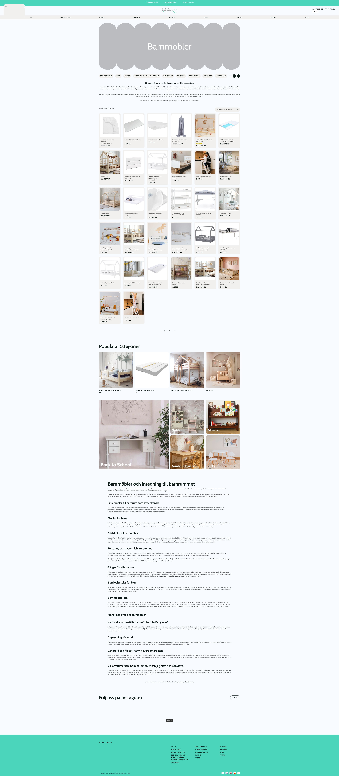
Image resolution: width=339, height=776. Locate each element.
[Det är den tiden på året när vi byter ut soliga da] (110, 710)
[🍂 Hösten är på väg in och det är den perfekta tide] (181, 710)
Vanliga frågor (201, 746)
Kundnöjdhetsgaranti (179, 760)
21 (175, 331)
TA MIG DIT (235, 697)
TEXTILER (239, 17)
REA (31, 17)
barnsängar (116, 94)
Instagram (223, 749)
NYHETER (307, 17)
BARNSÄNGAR (172, 17)
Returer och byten (178, 752)
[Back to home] (169, 11)
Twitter (222, 755)
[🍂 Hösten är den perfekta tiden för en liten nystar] (157, 710)
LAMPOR (206, 17)
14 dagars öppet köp (188, 2)
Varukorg (331, 9)
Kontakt (198, 755)
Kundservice (169, 4)
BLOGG (197, 758)
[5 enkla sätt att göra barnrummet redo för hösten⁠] (205, 710)
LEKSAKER (101, 17)
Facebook (223, 746)
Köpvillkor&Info (201, 749)
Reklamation (175, 749)
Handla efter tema (65, 17)
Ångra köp (175, 763)
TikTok (222, 752)
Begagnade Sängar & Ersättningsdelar (178, 756)
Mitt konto (319, 9)
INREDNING (273, 17)
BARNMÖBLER (136, 17)
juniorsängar (177, 576)
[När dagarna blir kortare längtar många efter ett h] (134, 710)
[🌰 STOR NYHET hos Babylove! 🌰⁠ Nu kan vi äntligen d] (228, 710)
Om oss (173, 746)
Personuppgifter (201, 752)
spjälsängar (160, 576)
